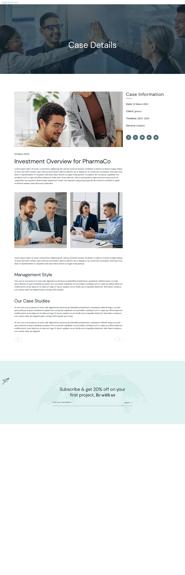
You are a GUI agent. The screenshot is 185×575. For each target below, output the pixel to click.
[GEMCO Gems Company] (10, 2)
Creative (140, 125)
